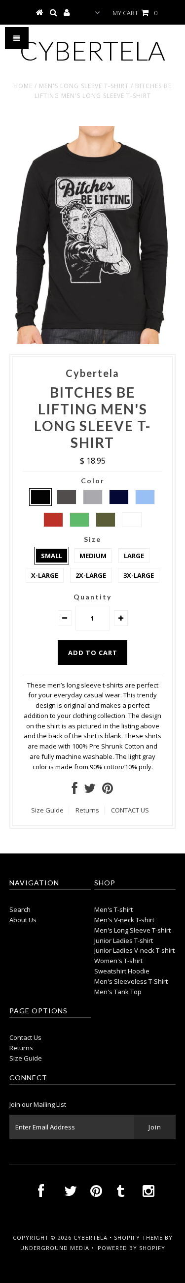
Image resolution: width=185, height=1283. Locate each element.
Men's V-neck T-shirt (124, 919)
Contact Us (25, 1037)
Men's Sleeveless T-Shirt (131, 981)
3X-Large (138, 575)
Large (134, 555)
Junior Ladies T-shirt (123, 940)
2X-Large (90, 575)
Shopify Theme (138, 1237)
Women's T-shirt (118, 960)
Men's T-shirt (113, 909)
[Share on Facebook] (74, 790)
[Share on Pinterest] (107, 790)
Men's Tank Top (118, 991)
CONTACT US (130, 810)
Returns (87, 810)
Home (23, 86)
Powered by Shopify (131, 1248)
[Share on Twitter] (90, 790)
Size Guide (47, 810)
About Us (23, 919)
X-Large (44, 575)
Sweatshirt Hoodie (121, 971)
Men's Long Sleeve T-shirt (84, 86)
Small (51, 555)
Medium (93, 555)
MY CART (134, 12)
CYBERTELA (92, 50)
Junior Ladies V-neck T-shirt (134, 950)
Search (20, 909)
